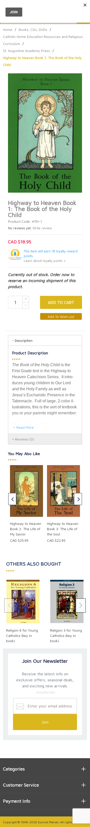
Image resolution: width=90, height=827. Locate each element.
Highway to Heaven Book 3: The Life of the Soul (62, 528)
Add (61, 302)
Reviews (24, 439)
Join (45, 722)
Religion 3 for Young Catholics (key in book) (66, 635)
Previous (12, 499)
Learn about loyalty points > (45, 261)
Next (78, 499)
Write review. (42, 228)
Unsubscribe (45, 692)
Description (23, 340)
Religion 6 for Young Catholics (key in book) (22, 635)
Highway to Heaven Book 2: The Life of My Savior (25, 528)
